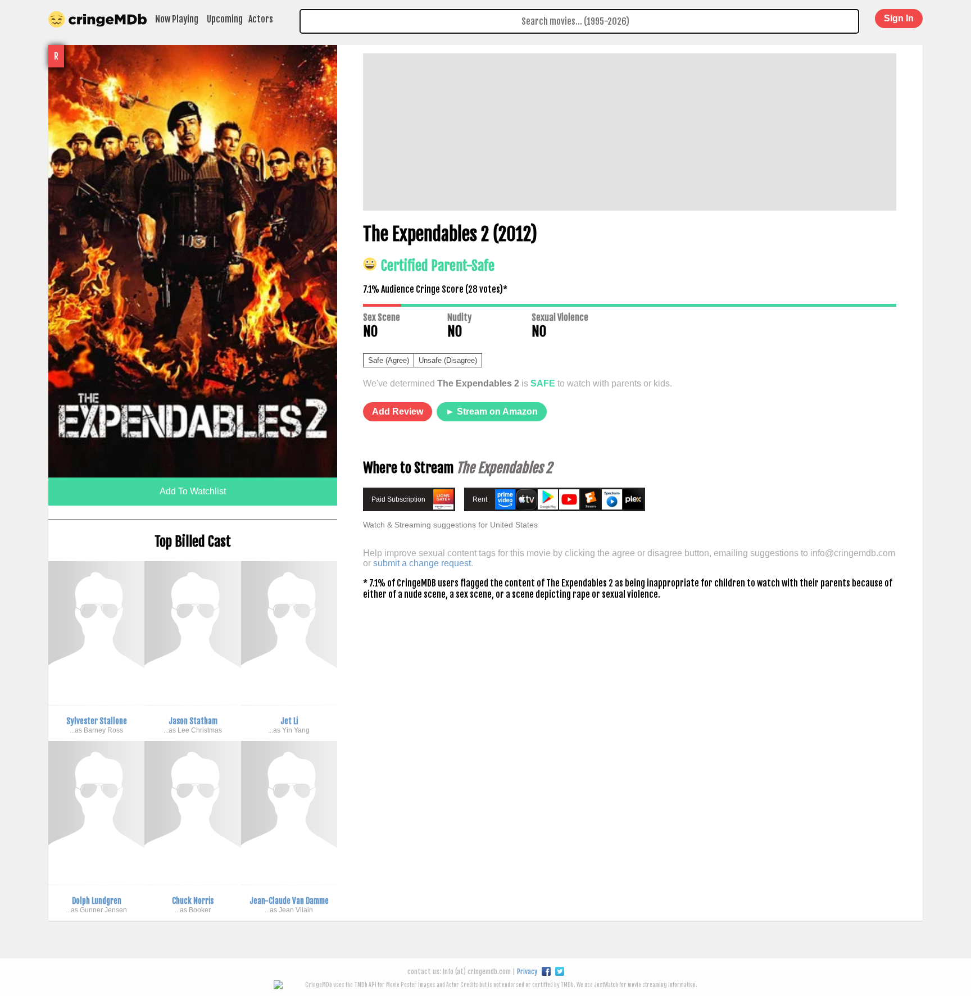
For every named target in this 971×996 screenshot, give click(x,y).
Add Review (397, 411)
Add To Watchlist (193, 491)
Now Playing (176, 19)
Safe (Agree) (388, 360)
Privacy (527, 971)
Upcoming (225, 19)
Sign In (899, 18)
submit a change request (422, 563)
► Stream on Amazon (492, 411)
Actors (260, 19)
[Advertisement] (629, 132)
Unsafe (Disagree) (448, 360)
